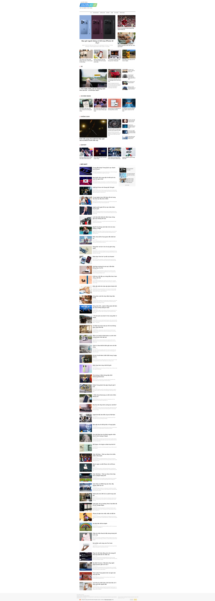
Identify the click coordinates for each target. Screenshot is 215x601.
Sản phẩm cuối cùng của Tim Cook (102, 543)
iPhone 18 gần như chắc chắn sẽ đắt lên (104, 513)
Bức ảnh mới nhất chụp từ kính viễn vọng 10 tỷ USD (131, 120)
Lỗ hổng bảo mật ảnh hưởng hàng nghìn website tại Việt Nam (128, 110)
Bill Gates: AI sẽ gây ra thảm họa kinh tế (104, 444)
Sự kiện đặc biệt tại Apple (100, 523)
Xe (91, 12)
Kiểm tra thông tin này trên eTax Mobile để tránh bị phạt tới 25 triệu (100, 61)
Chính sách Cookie (108, 599)
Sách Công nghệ (121, 167)
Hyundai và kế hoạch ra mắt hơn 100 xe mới (131, 70)
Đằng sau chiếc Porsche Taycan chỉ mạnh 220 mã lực (131, 87)
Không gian (102, 12)
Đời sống (116, 12)
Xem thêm (127, 185)
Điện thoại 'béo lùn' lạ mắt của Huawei (103, 256)
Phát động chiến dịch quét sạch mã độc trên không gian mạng (86, 110)
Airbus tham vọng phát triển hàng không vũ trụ (131, 137)
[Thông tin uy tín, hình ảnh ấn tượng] (88, 8)
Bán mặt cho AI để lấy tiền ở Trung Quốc (104, 424)
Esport (107, 12)
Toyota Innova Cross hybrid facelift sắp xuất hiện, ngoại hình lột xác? (131, 76)
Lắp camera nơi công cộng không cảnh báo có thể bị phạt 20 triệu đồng (86, 61)
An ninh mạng (96, 12)
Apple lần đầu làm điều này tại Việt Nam (104, 414)
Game (112, 12)
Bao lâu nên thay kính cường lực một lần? (104, 405)
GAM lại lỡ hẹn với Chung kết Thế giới (103, 187)
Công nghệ (122, 12)
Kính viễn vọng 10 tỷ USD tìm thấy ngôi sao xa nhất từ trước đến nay (92, 139)
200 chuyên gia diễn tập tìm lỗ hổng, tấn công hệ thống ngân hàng (100, 110)
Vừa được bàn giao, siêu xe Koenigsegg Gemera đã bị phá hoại (114, 80)
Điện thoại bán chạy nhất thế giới (102, 365)
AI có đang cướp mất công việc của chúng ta (131, 175)
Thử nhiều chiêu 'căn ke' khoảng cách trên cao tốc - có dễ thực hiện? (92, 89)
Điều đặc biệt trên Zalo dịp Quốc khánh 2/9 (105, 286)
